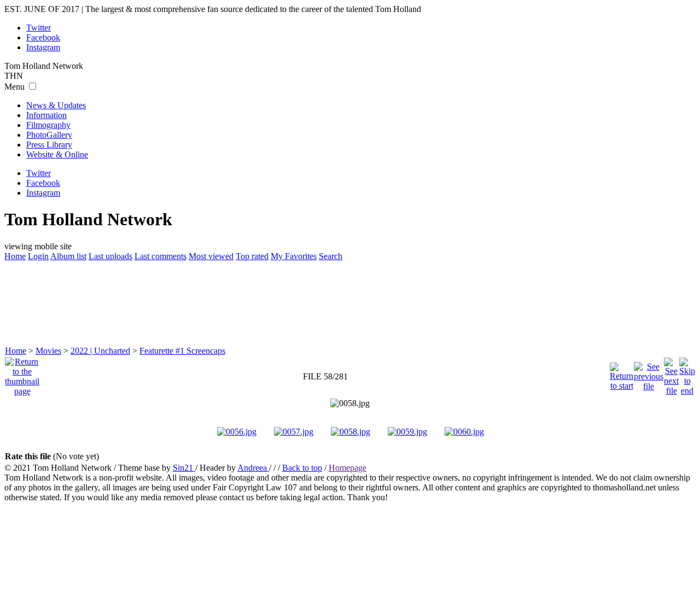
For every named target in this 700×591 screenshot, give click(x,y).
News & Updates (56, 105)
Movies (48, 350)
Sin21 (184, 467)
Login (38, 256)
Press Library (49, 144)
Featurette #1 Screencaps (182, 350)
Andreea (253, 467)
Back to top (302, 467)
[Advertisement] (350, 302)
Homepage (347, 467)
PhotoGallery (49, 134)
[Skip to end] (687, 373)
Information (46, 115)
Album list (68, 256)
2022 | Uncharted (100, 350)
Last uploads (110, 256)
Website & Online (57, 154)
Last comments (160, 256)
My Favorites (294, 256)
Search (330, 256)
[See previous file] (648, 373)
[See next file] (671, 373)
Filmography (48, 125)
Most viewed (211, 256)
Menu (14, 86)
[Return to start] (621, 373)
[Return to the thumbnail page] (22, 373)
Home (15, 256)
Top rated (252, 256)
